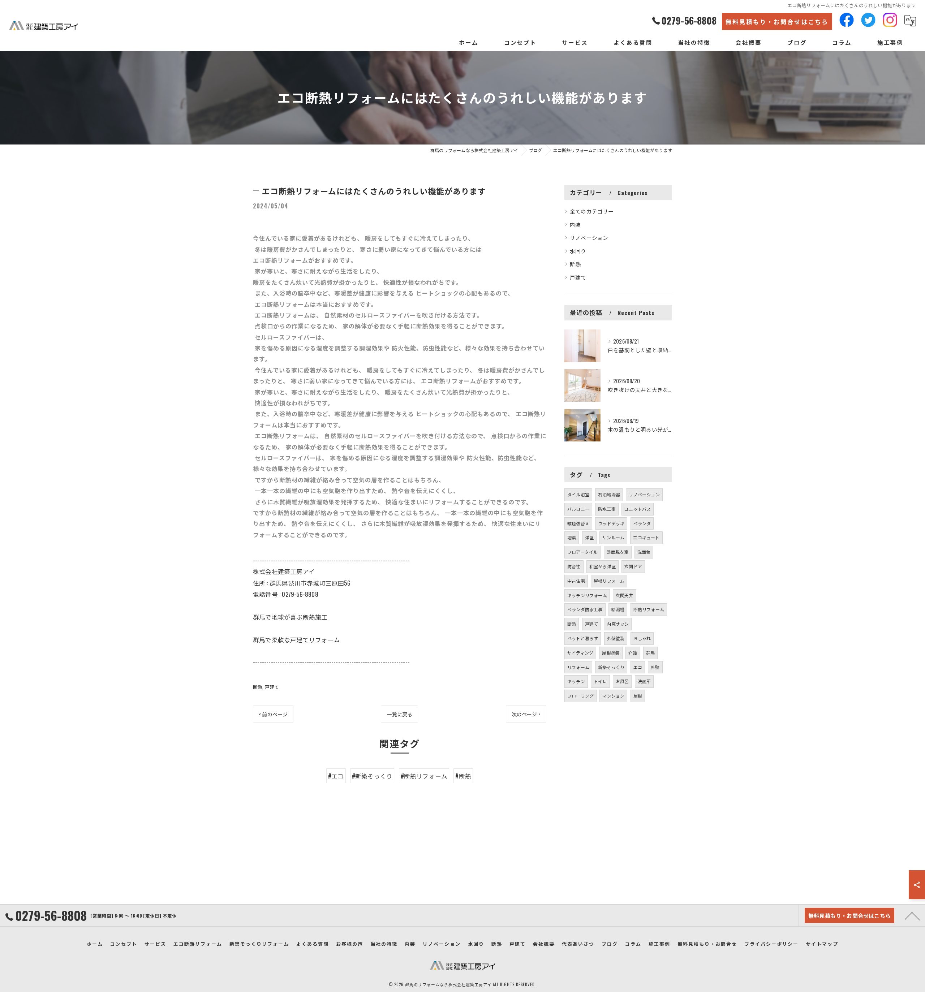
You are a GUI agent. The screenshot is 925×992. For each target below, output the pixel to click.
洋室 (589, 537)
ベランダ (642, 523)
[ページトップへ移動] (912, 915)
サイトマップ (822, 943)
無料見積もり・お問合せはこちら (777, 21)
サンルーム (613, 537)
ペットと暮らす (582, 638)
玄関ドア (633, 566)
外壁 (655, 667)
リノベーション (589, 237)
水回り (578, 251)
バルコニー (578, 509)
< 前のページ (273, 714)
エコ (637, 667)
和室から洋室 (602, 566)
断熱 (257, 686)
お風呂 (622, 681)
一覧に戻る (399, 714)
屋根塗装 (611, 653)
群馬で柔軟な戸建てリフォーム (296, 639)
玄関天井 (624, 595)
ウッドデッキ (611, 523)
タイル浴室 (578, 494)
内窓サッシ (618, 624)
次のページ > (526, 714)
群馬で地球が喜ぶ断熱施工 (290, 616)
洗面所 (644, 681)
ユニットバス (637, 509)
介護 (632, 653)
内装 (575, 224)
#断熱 (463, 775)
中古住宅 (576, 581)
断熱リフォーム (648, 609)
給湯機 (618, 609)
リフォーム (578, 667)
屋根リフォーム (609, 581)
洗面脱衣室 (618, 552)
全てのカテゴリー (592, 211)
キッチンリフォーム (587, 595)
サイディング (580, 653)
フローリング (580, 696)
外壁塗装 (616, 638)
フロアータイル (582, 552)
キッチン (576, 681)
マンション (613, 696)
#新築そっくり (372, 775)
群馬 (650, 653)
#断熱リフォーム (424, 775)
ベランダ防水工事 (585, 609)
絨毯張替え (578, 523)
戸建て (272, 686)
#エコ (336, 775)
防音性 (574, 566)
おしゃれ (642, 638)
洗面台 (644, 552)
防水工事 (607, 509)
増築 (571, 537)
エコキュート (646, 537)
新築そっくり (611, 667)
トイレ (600, 681)
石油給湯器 (609, 494)
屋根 (637, 696)
